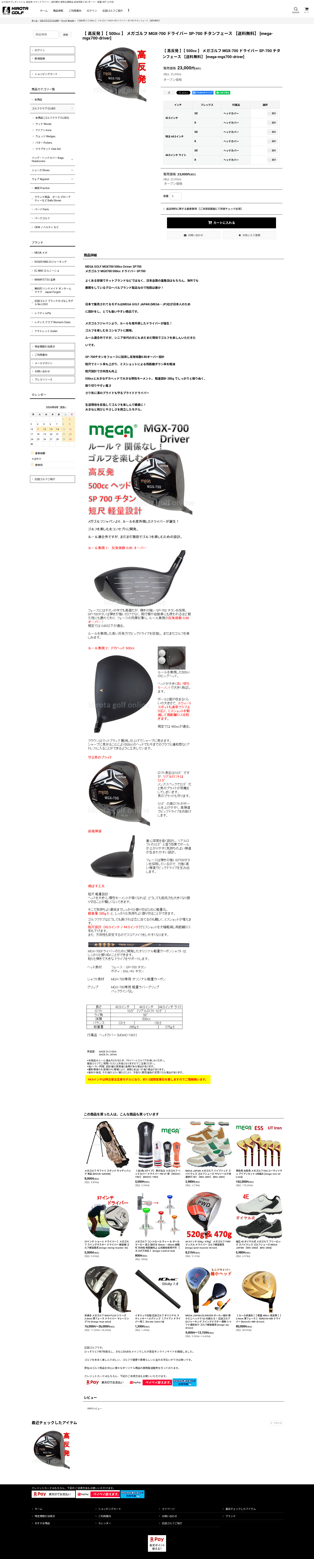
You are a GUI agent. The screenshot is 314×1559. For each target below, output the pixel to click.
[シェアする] (169, 93)
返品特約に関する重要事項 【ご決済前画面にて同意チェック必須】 (204, 208)
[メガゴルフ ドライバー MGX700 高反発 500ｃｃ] (120, 74)
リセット (277, 1423)
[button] (295, 10)
